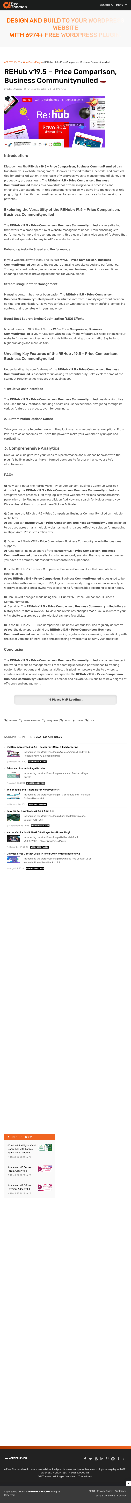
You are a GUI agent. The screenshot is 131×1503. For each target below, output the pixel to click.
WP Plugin (58, 1476)
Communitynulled (32, 721)
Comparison (52, 721)
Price (67, 721)
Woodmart (71, 1476)
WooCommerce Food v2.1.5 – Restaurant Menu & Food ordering (42, 747)
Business (13, 721)
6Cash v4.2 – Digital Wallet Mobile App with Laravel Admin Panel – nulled (22, 1149)
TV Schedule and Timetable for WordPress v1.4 (33, 789)
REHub (80, 721)
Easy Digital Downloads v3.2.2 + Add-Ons (30, 811)
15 (30, 1175)
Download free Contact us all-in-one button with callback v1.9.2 (43, 853)
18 (30, 1157)
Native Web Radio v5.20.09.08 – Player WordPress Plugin (39, 832)
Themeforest (85, 1476)
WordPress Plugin (37, 762)
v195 (92, 721)
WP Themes (44, 1476)
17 (30, 1193)
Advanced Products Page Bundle (26, 768)
